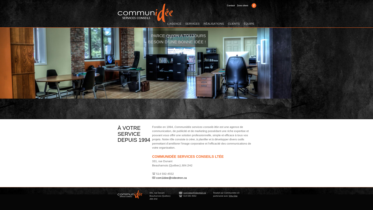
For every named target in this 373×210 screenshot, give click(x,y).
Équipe (249, 23)
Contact (231, 5)
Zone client (242, 5)
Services (192, 23)
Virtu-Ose (233, 196)
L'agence (174, 23)
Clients (234, 23)
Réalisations (214, 23)
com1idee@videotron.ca (171, 177)
